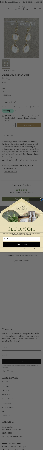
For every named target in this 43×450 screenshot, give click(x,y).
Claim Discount (21, 244)
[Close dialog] (41, 199)
